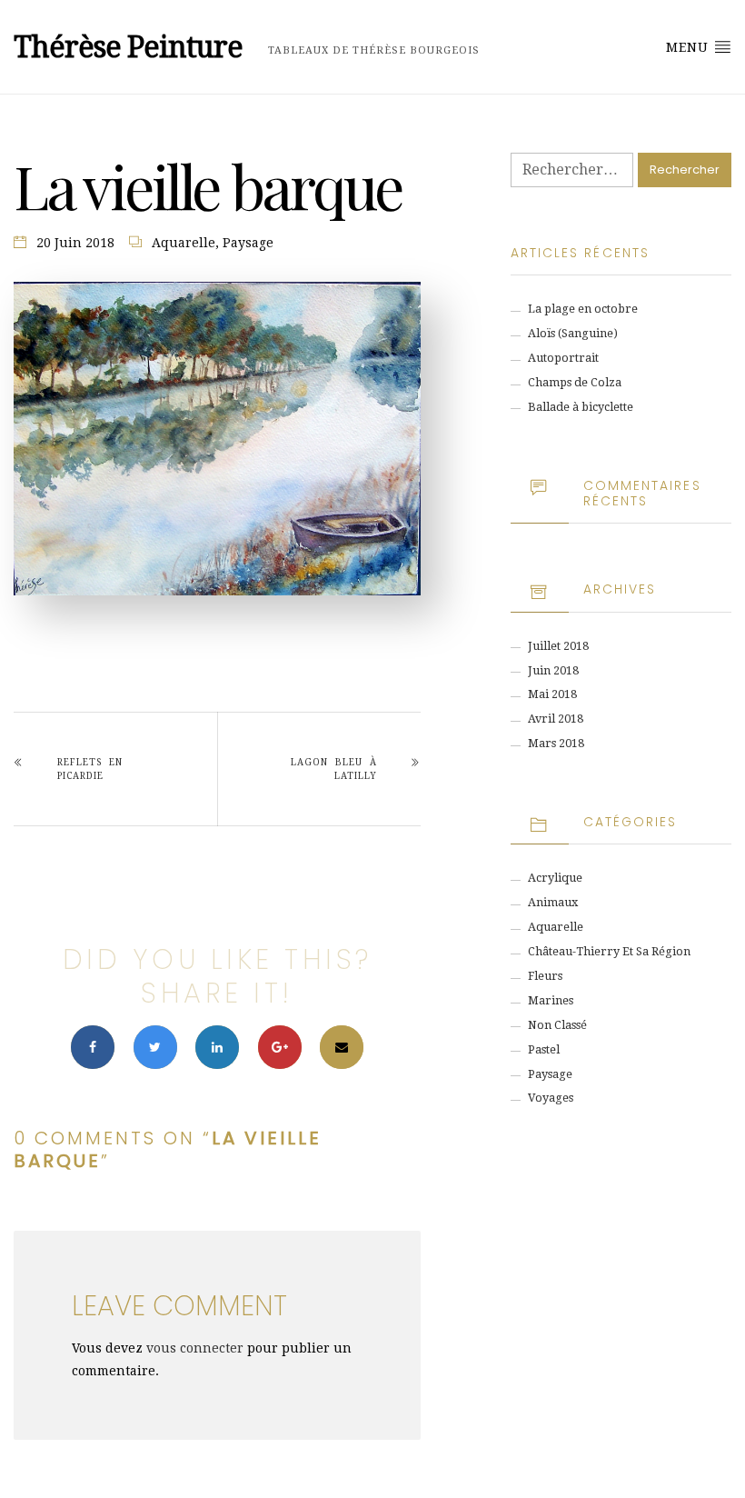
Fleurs (545, 976)
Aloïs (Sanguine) (573, 333)
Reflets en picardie (90, 769)
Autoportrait (563, 358)
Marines (550, 1000)
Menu (689, 47)
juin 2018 (553, 670)
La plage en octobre (583, 308)
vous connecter (194, 1348)
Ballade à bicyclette (580, 407)
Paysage (248, 242)
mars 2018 (556, 743)
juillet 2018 (558, 646)
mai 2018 (552, 694)
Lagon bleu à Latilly (334, 769)
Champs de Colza (574, 382)
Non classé (557, 1025)
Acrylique (555, 877)
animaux (553, 902)
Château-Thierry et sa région (609, 951)
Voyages (550, 1097)
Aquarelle (183, 242)
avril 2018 (555, 718)
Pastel (544, 1049)
